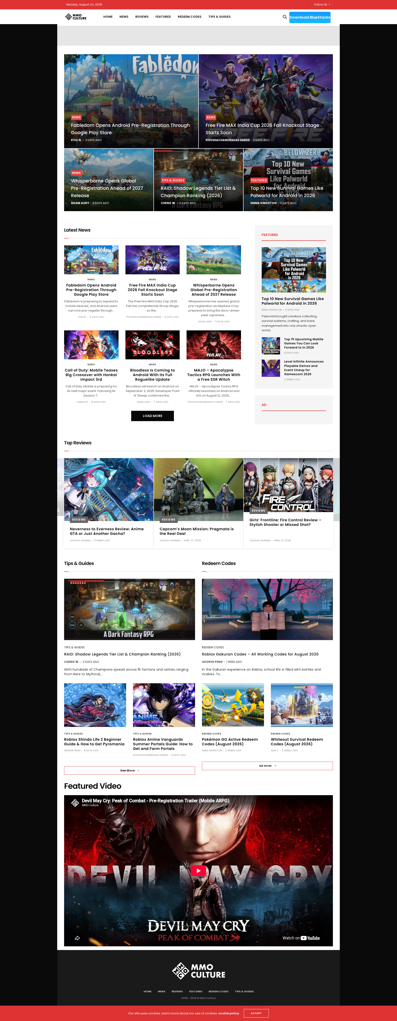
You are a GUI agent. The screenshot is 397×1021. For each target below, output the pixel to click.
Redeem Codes (189, 16)
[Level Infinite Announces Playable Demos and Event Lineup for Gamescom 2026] (271, 368)
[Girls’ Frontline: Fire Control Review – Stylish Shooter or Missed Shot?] (288, 485)
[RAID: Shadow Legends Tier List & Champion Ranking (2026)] (129, 609)
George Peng (72, 750)
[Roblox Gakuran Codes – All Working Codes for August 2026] (267, 609)
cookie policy (228, 1013)
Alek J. (275, 750)
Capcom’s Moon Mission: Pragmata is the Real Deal (197, 531)
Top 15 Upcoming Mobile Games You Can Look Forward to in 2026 (303, 343)
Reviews (142, 16)
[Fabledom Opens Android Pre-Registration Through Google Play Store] (131, 101)
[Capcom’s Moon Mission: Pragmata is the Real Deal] (198, 489)
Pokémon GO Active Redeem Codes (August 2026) (230, 742)
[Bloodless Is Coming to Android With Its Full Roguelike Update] (152, 344)
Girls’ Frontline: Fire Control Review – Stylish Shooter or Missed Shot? (285, 522)
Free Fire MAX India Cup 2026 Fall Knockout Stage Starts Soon (152, 290)
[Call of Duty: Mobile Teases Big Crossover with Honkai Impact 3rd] (91, 344)
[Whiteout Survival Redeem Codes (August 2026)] (302, 705)
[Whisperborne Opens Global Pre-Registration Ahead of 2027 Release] (214, 259)
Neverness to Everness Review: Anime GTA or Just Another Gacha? (107, 531)
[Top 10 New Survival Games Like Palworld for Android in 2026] (294, 269)
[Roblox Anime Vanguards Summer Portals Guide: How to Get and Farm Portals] (164, 705)
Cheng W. (168, 203)
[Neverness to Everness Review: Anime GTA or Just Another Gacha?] (108, 489)
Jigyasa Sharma (80, 540)
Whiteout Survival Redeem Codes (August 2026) (297, 742)
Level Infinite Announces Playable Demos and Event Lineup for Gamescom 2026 (304, 367)
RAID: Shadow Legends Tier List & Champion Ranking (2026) (122, 654)
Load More (152, 416)
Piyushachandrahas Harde (228, 140)
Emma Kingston (263, 203)
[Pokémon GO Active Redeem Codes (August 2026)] (233, 705)
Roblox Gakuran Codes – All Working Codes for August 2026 (260, 654)
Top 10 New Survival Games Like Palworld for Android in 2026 (293, 301)
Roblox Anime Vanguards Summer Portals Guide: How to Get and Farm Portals (163, 744)
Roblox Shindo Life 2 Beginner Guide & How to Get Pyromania (94, 742)
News (123, 16)
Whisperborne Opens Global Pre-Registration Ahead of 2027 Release (107, 188)
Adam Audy (80, 203)
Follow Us (320, 4)
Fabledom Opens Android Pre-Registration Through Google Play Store (91, 290)
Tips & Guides (219, 16)
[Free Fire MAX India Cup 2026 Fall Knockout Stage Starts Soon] (266, 101)
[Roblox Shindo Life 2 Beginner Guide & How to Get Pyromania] (95, 705)
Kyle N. (76, 140)
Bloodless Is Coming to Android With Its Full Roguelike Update (152, 375)
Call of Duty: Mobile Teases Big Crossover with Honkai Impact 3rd (91, 375)
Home (108, 16)
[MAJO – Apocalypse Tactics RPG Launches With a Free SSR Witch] (214, 344)
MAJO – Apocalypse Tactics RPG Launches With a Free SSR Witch (213, 375)
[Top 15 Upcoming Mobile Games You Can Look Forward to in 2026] (271, 346)
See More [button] (127, 770)
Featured (163, 16)
